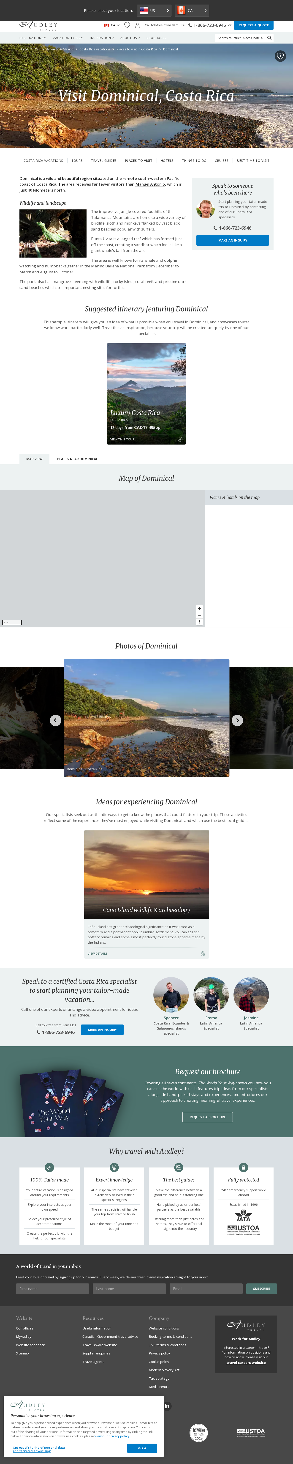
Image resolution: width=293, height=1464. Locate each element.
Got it (142, 1448)
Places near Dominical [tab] (77, 459)
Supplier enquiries (96, 1353)
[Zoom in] (199, 608)
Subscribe (261, 1288)
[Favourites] (127, 25)
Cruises (222, 160)
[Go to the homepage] (38, 25)
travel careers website (246, 1362)
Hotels (167, 160)
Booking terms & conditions (170, 1336)
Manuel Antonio (150, 184)
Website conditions (164, 1328)
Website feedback (30, 1345)
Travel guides (104, 160)
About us (128, 38)
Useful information (96, 1328)
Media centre (159, 1386)
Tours (77, 160)
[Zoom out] (199, 615)
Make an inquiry (232, 240)
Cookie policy (159, 1361)
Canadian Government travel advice (110, 1336)
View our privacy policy (112, 1436)
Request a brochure (208, 1117)
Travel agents (93, 1361)
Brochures (156, 38)
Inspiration (100, 38)
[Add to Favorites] (280, 56)
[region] (102, 558)
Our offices (24, 1328)
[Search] (269, 38)
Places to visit (139, 160)
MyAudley (23, 1336)
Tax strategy (159, 1378)
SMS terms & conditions (167, 1345)
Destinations (31, 38)
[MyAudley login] (137, 25)
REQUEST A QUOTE (254, 25)
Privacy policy (159, 1353)
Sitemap (22, 1353)
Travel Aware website (99, 1345)
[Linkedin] (167, 1406)
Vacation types (67, 38)
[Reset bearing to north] (199, 621)
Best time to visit (253, 160)
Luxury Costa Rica (135, 413)
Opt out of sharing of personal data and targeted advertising (39, 1449)
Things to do (194, 160)
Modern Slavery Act (164, 1370)
